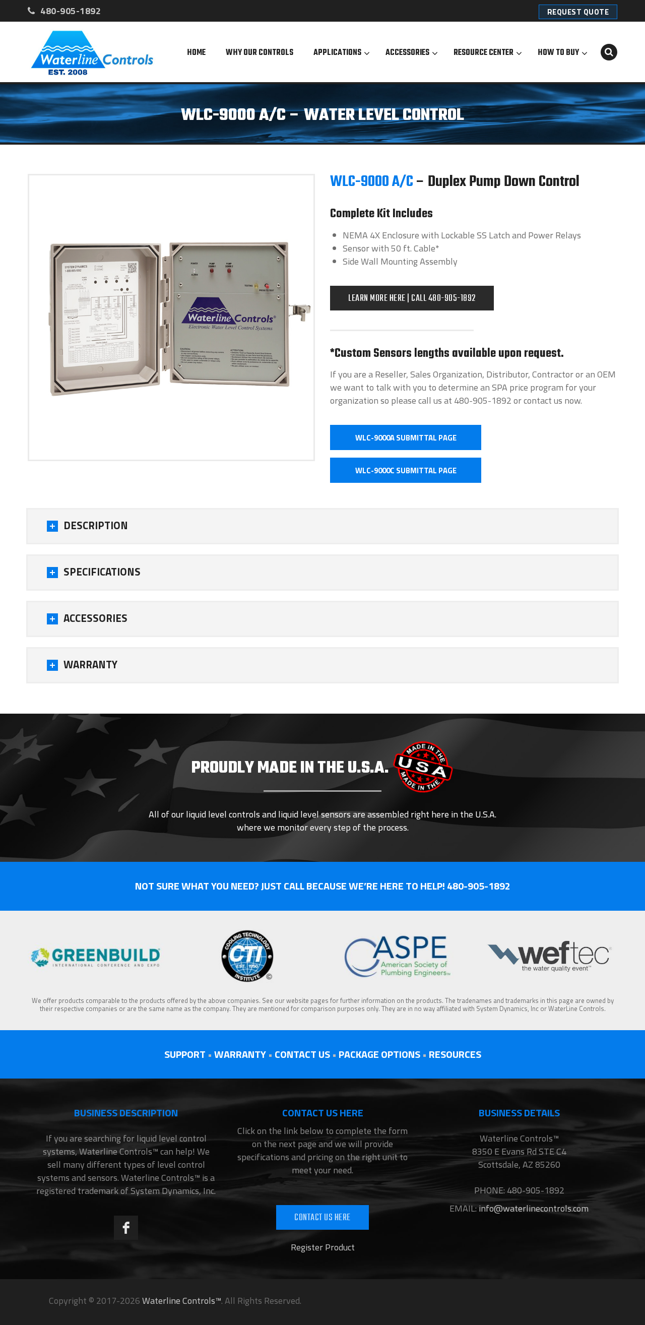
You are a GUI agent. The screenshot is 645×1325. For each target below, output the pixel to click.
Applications (337, 52)
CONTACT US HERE (322, 1218)
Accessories (407, 52)
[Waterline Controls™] (92, 52)
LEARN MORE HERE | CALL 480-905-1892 (412, 298)
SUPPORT (185, 1054)
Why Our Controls (259, 52)
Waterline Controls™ (181, 1300)
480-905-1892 (69, 11)
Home (196, 52)
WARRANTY (240, 1054)
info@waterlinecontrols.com (533, 1208)
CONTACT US (302, 1054)
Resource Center (483, 52)
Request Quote (578, 12)
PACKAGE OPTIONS (379, 1054)
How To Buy (558, 52)
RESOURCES (455, 1054)
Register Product (323, 1247)
